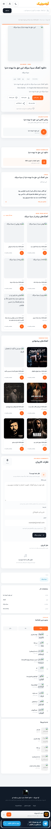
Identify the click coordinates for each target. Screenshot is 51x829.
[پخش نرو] (45, 449)
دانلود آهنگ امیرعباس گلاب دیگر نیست (37, 407)
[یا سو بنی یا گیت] (14, 357)
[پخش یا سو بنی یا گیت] (22, 378)
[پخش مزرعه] (22, 289)
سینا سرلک (42, 20)
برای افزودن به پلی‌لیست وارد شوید (24, 109)
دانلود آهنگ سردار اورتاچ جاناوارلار (39, 371)
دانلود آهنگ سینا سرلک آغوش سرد (39, 247)
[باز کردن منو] (3, 3)
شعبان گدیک (21, 373)
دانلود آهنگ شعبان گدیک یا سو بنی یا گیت (14, 371)
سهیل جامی (44, 445)
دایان (23, 445)
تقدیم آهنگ (11, 97)
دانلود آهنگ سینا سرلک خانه (40, 282)
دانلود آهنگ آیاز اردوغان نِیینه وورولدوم (15, 407)
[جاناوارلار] (37, 357)
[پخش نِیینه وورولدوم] (22, 413)
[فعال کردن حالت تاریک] (15, 3)
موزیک (34, 805)
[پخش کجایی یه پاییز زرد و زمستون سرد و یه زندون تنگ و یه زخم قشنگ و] (22, 326)
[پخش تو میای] (22, 449)
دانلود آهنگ (24, 97)
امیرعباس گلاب (44, 409)
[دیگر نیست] (37, 393)
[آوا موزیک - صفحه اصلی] (43, 3)
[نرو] (37, 428)
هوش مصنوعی (27, 805)
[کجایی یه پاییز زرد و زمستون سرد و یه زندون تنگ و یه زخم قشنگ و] (14, 304)
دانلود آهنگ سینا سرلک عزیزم (40, 318)
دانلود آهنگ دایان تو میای (18, 442)
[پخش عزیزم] (45, 326)
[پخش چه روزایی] (22, 253)
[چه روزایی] (14, 232)
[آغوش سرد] (37, 232)
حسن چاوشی (21, 322)
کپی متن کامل (43, 182)
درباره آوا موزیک (18, 805)
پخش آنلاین (36, 97)
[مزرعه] (14, 268)
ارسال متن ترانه (32, 103)
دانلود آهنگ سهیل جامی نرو (40, 442)
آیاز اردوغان (21, 409)
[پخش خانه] (45, 289)
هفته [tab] (40, 628)
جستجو (7, 11)
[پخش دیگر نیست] (45, 413)
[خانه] (37, 268)
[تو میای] (14, 428)
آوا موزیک (48, 20)
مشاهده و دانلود (32, 253)
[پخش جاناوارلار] (45, 378)
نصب (9, 814)
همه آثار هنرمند (8, 215)
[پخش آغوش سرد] (45, 253)
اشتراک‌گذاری (19, 103)
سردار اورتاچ (44, 373)
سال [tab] (10, 628)
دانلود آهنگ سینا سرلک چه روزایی (16, 247)
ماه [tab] (25, 628)
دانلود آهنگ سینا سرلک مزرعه (17, 282)
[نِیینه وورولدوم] (14, 393)
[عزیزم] (37, 304)
